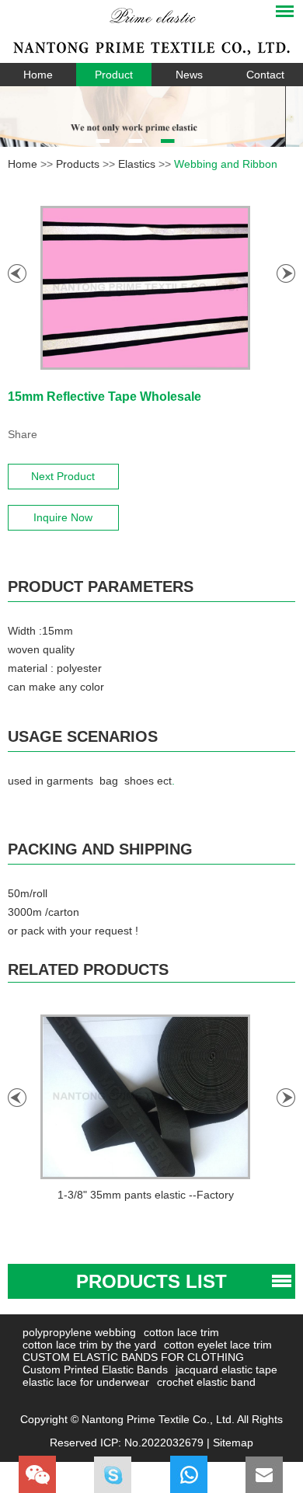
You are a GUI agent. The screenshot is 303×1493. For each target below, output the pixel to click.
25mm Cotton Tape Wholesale (172, 1194)
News (189, 74)
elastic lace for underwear (86, 1382)
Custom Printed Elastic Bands (95, 1369)
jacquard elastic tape (226, 1369)
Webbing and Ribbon (225, 164)
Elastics (136, 164)
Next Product (63, 476)
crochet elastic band (206, 1382)
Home (38, 74)
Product (114, 74)
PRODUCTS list (151, 1281)
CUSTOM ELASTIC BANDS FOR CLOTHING (133, 1357)
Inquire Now (62, 517)
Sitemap (233, 1442)
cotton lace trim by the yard (89, 1344)
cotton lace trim (181, 1332)
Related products (88, 969)
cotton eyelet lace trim (218, 1344)
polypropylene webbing (79, 1332)
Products (77, 164)
